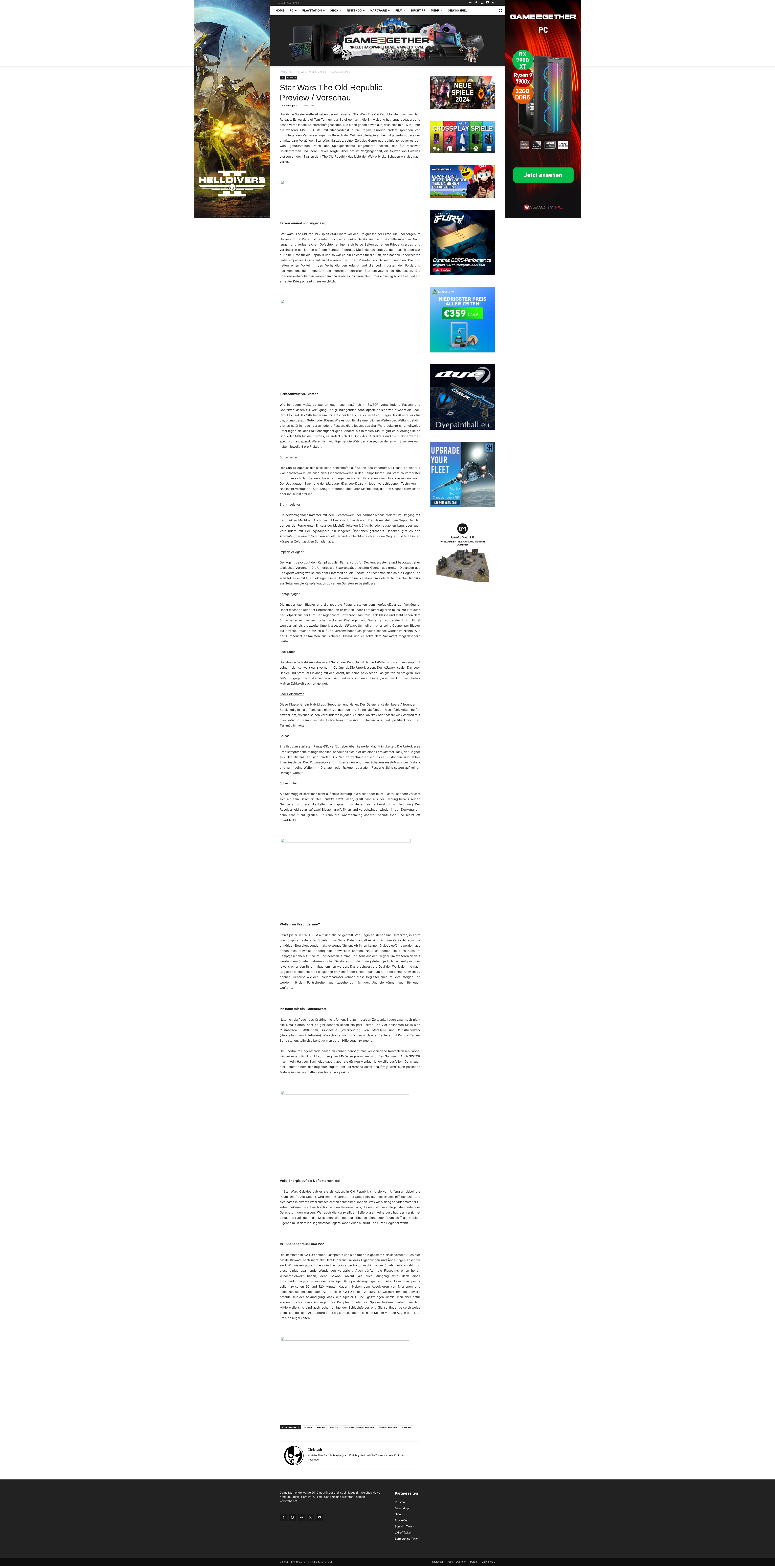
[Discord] (470, 3)
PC (290, 72)
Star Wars (335, 1427)
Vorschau (291, 77)
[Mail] (301, 1517)
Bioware (308, 1427)
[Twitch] (487, 3)
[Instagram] (482, 3)
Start (282, 72)
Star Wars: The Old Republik (359, 1427)
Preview (321, 1427)
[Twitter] (310, 1517)
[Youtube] (493, 3)
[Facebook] (476, 3)
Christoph (289, 105)
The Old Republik (388, 1427)
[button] (500, 10)
